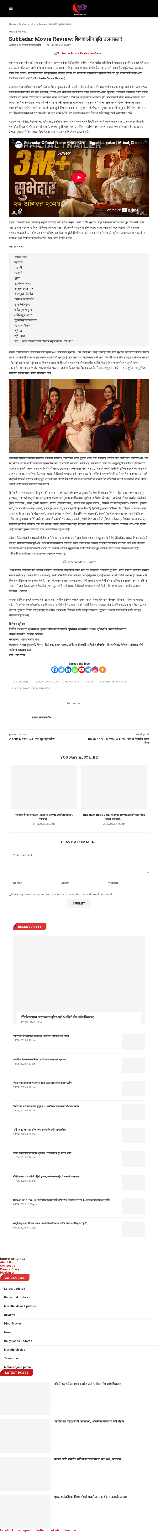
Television (11, 1358)
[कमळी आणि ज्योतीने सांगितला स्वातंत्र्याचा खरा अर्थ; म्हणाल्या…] (133, 1065)
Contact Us (7, 1265)
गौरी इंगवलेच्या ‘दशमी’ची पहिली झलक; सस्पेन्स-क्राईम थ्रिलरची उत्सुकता (46, 1176)
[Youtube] (81, 669)
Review (90, 682)
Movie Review (72, 682)
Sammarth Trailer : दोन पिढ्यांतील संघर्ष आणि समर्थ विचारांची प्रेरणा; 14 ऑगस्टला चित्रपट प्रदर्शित (61, 1200)
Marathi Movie (20, 682)
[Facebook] (54, 669)
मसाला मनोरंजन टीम (31, 44)
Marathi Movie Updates (20, 1306)
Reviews (9, 1315)
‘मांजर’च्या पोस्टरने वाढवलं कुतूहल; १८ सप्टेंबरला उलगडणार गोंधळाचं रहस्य (46, 1106)
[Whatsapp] (74, 669)
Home (12, 24)
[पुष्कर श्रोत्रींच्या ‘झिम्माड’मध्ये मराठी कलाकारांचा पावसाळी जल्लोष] (133, 1088)
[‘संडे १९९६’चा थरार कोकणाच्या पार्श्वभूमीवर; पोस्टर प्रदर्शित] (133, 1135)
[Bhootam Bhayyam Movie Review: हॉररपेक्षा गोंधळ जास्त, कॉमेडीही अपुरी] (114, 787)
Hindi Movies (13, 1323)
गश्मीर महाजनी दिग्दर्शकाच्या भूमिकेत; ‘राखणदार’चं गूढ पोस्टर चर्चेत (42, 1153)
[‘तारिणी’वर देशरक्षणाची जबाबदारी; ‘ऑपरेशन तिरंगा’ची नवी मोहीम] (133, 1042)
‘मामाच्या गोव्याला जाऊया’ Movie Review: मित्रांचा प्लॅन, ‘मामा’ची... (44, 817)
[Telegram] (88, 669)
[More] (102, 669)
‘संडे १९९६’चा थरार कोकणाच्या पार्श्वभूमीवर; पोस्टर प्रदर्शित (39, 1129)
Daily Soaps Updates (18, 1341)
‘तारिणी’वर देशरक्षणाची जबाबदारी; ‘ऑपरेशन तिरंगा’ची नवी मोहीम (41, 1036)
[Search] (148, 8)
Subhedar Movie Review (113, 682)
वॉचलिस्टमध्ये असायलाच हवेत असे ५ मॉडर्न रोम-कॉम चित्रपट (57, 1017)
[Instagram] (95, 669)
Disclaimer (7, 1272)
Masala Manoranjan (46, 682)
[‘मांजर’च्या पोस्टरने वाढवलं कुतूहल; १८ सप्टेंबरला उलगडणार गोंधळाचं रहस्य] (133, 1112)
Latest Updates (14, 1288)
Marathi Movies (17, 31)
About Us (6, 1262)
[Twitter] (61, 669)
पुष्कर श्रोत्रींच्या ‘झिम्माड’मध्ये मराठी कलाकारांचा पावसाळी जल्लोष (42, 1082)
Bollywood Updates (17, 1297)
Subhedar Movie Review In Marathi (31, 688)
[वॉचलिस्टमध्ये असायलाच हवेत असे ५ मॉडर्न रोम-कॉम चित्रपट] (79, 980)
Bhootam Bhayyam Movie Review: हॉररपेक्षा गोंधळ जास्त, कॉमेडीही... (114, 817)
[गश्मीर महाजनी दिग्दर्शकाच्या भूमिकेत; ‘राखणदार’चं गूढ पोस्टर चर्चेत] (133, 1159)
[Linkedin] (68, 669)
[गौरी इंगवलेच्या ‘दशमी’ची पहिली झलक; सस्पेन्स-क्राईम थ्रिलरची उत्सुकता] (133, 1182)
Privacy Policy (9, 1269)
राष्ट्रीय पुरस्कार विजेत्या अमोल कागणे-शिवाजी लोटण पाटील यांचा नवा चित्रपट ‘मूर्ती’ (50, 1223)
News (8, 1332)
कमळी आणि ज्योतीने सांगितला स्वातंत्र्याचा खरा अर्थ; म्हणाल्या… (40, 1059)
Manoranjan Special (18, 1367)
